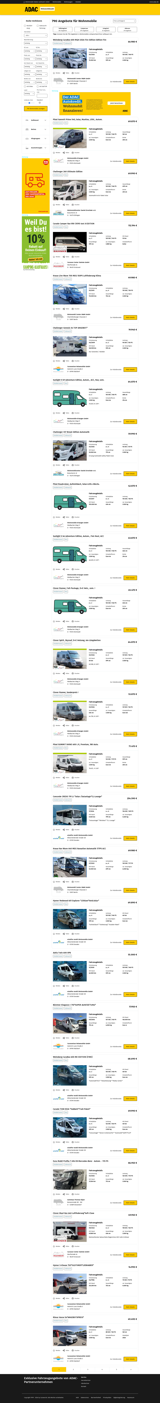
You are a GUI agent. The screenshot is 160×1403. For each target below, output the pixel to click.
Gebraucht (68, 43)
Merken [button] (58, 73)
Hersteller (27, 32)
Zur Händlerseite (115, 82)
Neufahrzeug (30, 27)
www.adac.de (154, 2)
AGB (77, 1397)
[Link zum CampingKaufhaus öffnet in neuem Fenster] (36, 244)
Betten (33, 129)
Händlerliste (85, 1383)
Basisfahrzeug (28, 40)
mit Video (30, 86)
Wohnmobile (57, 2)
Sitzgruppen (35, 138)
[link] (80, 40)
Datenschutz (85, 1397)
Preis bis (38, 55)
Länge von (27, 71)
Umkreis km (28, 100)
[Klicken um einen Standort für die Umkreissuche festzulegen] (39, 104)
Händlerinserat (58, 43)
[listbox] (124, 21)
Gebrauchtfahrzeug (43, 27)
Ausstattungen (36, 148)
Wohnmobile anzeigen (36, 109)
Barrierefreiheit (96, 1397)
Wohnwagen (68, 2)
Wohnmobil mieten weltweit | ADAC (37, 2)
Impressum (130, 1397)
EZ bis (38, 47)
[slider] (29, 103)
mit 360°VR (43, 86)
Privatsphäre (107, 1397)
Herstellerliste (85, 1380)
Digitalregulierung (119, 1397)
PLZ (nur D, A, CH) (41, 91)
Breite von (27, 79)
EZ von (26, 47)
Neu (66, 123)
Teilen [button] (67, 73)
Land (25, 90)
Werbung (55, 91)
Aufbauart (35, 120)
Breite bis (39, 79)
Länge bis (39, 71)
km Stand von (28, 63)
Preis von (27, 55)
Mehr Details (130, 82)
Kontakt (83, 1386)
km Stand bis (40, 63)
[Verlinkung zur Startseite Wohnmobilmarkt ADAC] (30, 9)
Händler (78, 2)
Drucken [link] (77, 73)
